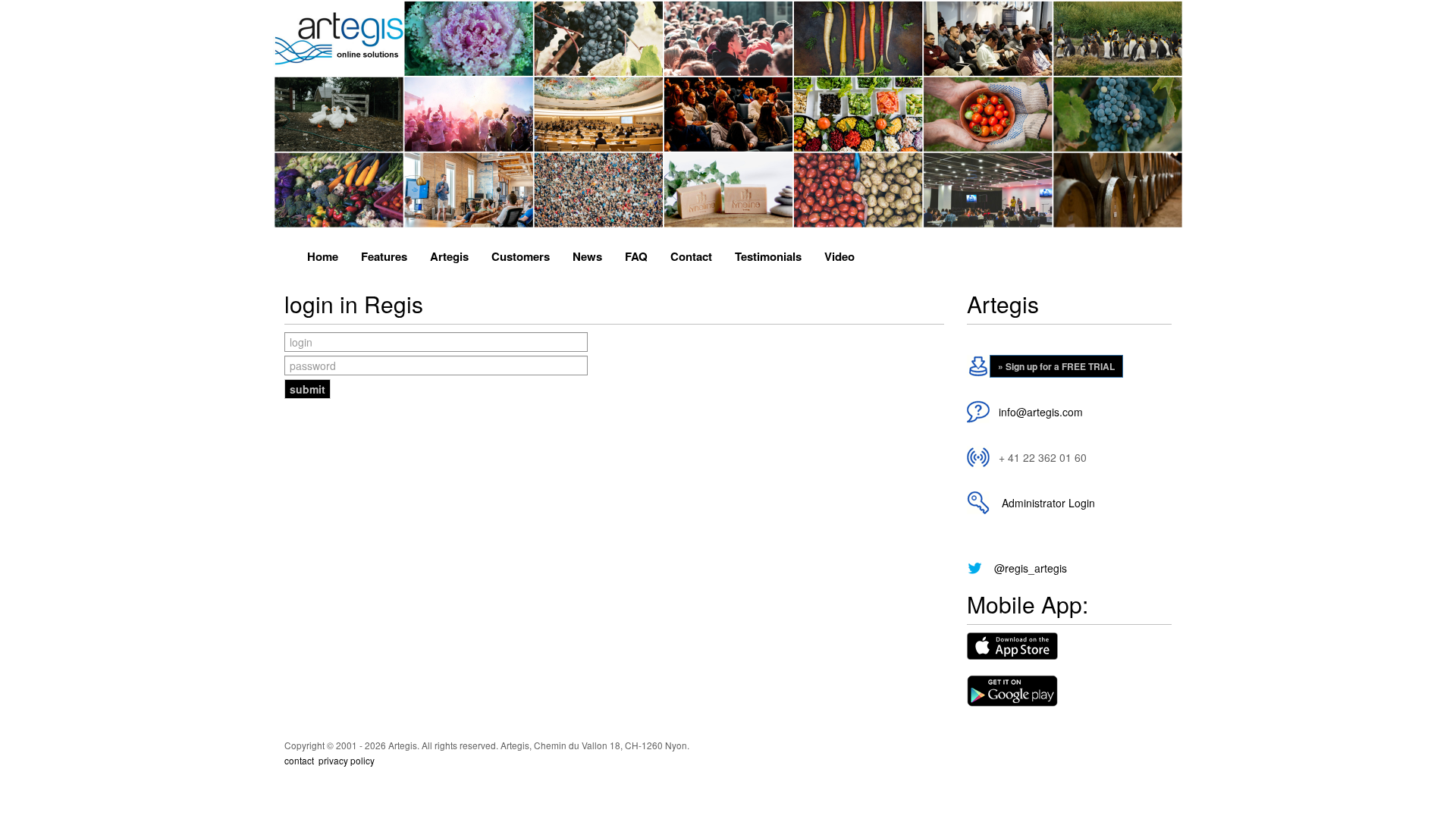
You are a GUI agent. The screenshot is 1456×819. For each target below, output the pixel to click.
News (587, 256)
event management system (421, 776)
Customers (520, 256)
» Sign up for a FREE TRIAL (1056, 366)
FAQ (636, 256)
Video (839, 256)
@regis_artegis (1030, 568)
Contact (691, 256)
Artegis (449, 256)
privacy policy (346, 760)
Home (322, 256)
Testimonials (768, 256)
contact (299, 760)
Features (384, 256)
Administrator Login (1045, 502)
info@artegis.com (1041, 411)
